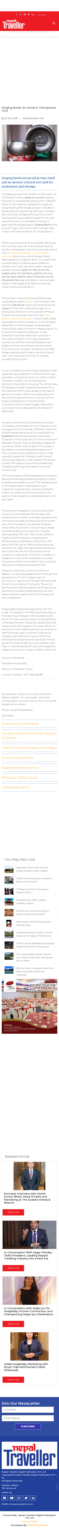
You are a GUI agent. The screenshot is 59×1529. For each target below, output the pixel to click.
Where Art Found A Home (20, 723)
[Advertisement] (29, 74)
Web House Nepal (38, 1525)
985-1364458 (11, 1488)
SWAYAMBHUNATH (16, 787)
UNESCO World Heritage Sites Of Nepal (29, 748)
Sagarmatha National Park (20, 767)
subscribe (28, 1426)
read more (13, 1212)
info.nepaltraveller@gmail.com (20, 1504)
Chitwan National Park (18, 757)
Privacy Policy (29, 1521)
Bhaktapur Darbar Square (20, 777)
